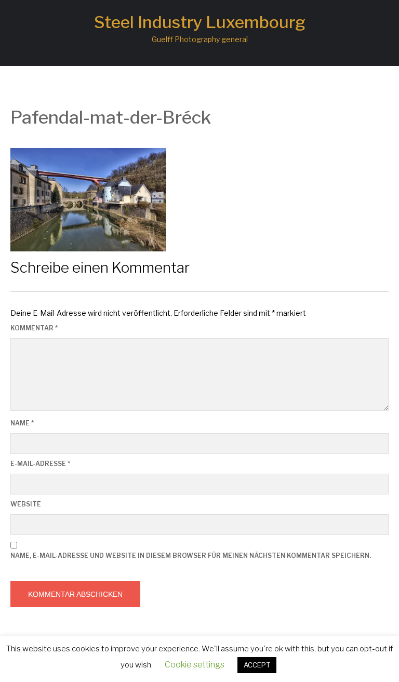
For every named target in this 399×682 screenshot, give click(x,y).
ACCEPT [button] (257, 665)
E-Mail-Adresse (40, 463)
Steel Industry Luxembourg (199, 22)
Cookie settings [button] (194, 665)
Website (25, 504)
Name (22, 423)
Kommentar (34, 328)
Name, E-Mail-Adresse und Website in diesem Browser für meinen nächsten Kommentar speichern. (190, 555)
